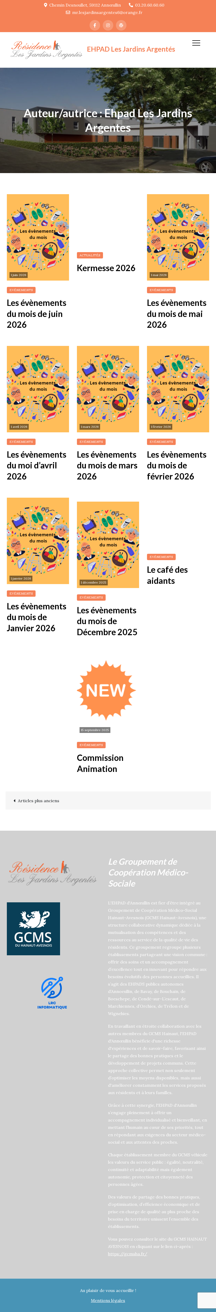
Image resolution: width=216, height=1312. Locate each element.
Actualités (90, 255)
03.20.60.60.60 (149, 5)
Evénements (21, 290)
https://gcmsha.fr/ (127, 1253)
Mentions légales (108, 1300)
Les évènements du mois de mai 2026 (177, 313)
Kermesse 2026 (106, 268)
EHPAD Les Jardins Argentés (131, 49)
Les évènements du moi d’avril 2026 (36, 465)
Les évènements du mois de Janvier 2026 (36, 617)
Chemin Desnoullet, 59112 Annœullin (85, 5)
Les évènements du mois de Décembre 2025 (107, 621)
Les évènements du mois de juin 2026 (36, 313)
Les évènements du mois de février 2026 (177, 465)
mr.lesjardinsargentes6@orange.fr (107, 12)
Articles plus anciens (38, 800)
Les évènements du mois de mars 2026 (107, 465)
